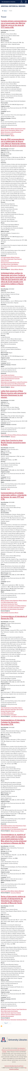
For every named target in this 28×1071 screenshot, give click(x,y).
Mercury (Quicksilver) (12, 827)
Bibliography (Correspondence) (18, 266)
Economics (12, 612)
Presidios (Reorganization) (7, 1016)
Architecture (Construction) (7, 604)
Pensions (3, 711)
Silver (15, 709)
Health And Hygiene (9, 375)
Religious (13, 436)
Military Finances (15, 257)
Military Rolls (4, 1009)
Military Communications (7, 134)
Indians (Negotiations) (6, 383)
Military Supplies (5, 600)
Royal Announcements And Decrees (10, 262)
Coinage (21, 709)
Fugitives (22, 607)
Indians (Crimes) (5, 261)
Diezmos (19, 259)
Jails (11, 380)
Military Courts (19, 130)
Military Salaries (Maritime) (17, 891)
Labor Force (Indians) (15, 1013)
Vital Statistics (12, 130)
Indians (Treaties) (5, 380)
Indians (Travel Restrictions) (8, 378)
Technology (13, 1019)
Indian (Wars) (4, 267)
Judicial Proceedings (16, 132)
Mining (16, 612)
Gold (12, 709)
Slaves (21, 377)
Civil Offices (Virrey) (6, 264)
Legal (12, 716)
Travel (23, 128)
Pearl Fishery (4, 607)
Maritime (18, 892)
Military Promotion (5, 385)
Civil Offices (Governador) (18, 383)
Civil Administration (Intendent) (8, 714)
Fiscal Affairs (14, 707)
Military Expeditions (6, 709)
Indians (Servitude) (5, 1013)
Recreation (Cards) (10, 711)
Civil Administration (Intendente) (15, 609)
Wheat (2, 825)
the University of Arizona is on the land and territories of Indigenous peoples (14, 1049)
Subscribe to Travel (1, 1026)
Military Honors (4, 130)
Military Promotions (5, 132)
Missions (21, 269)
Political (13, 269)
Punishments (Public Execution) (18, 385)
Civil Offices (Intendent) (13, 607)
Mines (2, 1011)
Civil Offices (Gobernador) (7, 259)
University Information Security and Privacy (14, 1066)
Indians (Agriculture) (6, 829)
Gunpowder (4, 609)
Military (12, 135)
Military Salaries (23, 600)
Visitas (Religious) (8, 435)
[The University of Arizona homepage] (8, 2)
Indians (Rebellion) (14, 600)
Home (5, 10)
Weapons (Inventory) (6, 1014)
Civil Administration (6, 128)
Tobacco (20, 707)
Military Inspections (16, 1014)
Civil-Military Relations (20, 605)
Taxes (16, 604)
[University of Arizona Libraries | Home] (14, 1039)
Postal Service (7, 707)
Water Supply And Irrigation (8, 605)
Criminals (17, 378)
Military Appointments (16, 128)
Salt (18, 709)
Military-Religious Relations (20, 435)
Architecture (20, 1019)
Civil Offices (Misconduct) (7, 713)
